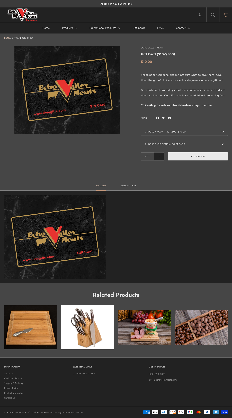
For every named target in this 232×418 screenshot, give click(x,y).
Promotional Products (103, 27)
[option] (67, 90)
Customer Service (13, 378)
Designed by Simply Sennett (69, 412)
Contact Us (183, 27)
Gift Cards (139, 27)
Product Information (14, 393)
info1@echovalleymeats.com (163, 379)
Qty (147, 156)
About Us (8, 373)
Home (46, 27)
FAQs (160, 27)
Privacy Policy (11, 388)
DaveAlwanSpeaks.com (84, 373)
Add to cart (197, 156)
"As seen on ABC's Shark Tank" (116, 3)
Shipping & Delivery (13, 383)
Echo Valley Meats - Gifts (19, 412)
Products (68, 27)
